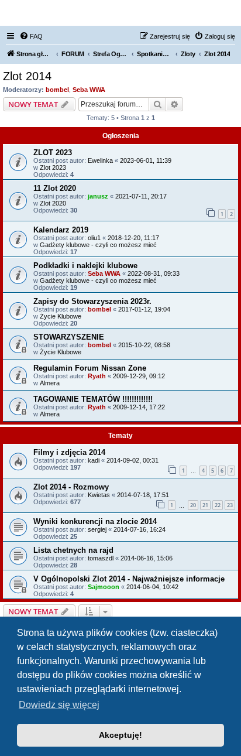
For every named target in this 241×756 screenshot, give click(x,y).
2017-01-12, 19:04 (144, 309)
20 (193, 505)
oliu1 (94, 237)
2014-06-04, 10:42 (152, 586)
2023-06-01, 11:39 (145, 160)
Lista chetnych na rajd (73, 550)
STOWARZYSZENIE (68, 337)
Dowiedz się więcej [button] (59, 705)
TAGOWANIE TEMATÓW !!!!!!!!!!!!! (93, 399)
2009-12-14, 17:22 (139, 407)
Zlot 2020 (53, 203)
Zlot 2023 (53, 167)
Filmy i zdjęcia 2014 (69, 452)
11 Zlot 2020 (54, 188)
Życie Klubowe (60, 316)
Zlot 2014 (27, 76)
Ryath (97, 375)
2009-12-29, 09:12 (139, 375)
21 (205, 505)
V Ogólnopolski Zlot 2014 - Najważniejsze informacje (129, 578)
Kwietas (99, 494)
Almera (50, 382)
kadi (93, 460)
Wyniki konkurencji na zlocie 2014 (95, 521)
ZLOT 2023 (52, 152)
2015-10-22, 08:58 (144, 344)
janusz (98, 196)
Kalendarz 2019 (60, 229)
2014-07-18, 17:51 (143, 494)
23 (230, 505)
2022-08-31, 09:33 (154, 273)
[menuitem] (31, 36)
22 (218, 505)
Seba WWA (89, 89)
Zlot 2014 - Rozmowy (71, 487)
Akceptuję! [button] (120, 735)
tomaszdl (100, 558)
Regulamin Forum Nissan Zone (89, 368)
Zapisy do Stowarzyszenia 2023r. (92, 301)
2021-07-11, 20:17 (141, 196)
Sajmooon (103, 586)
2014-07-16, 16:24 (139, 529)
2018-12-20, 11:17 (133, 237)
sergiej (97, 529)
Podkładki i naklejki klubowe (85, 265)
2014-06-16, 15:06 (146, 558)
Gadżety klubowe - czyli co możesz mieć (98, 244)
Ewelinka (100, 160)
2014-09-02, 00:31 (132, 460)
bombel (57, 89)
